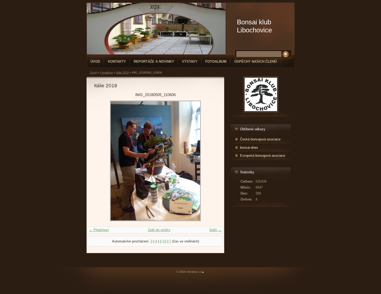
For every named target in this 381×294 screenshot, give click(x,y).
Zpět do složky (159, 230)
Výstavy (189, 61)
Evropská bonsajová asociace (262, 155)
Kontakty (117, 61)
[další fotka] (208, 161)
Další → (215, 230)
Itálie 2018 (122, 72)
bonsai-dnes (249, 147)
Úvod (95, 61)
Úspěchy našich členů (255, 61)
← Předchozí (99, 230)
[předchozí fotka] (102, 161)
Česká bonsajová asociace (260, 139)
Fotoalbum (216, 61)
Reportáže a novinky (154, 61)
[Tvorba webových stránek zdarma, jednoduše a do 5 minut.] (203, 272)
